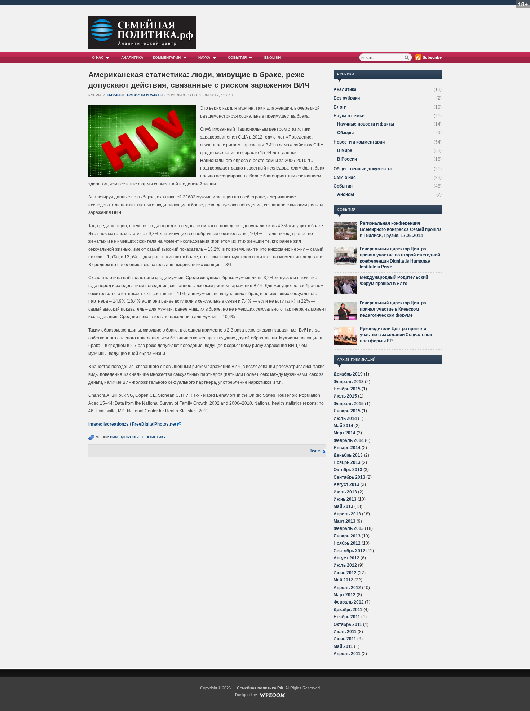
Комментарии (167, 58)
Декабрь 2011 (348, 609)
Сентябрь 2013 (349, 477)
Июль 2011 (345, 631)
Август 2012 (346, 558)
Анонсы (345, 194)
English (272, 58)
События (237, 58)
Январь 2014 (347, 447)
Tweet (316, 450)
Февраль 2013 (349, 528)
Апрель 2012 (347, 587)
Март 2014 (344, 432)
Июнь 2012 (345, 572)
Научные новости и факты (135, 95)
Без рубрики (347, 98)
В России (347, 159)
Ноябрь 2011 (347, 616)
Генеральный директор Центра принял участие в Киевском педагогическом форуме (393, 309)
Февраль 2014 (349, 440)
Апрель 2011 (347, 653)
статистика (154, 437)
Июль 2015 (345, 396)
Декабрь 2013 (348, 455)
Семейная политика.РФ (260, 688)
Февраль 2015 (349, 403)
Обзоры (345, 132)
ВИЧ (114, 437)
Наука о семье (349, 115)
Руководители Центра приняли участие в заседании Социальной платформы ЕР (396, 334)
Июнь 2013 (345, 499)
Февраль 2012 (349, 602)
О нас (97, 58)
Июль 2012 (345, 565)
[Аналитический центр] (142, 47)
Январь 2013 (347, 536)
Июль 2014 (345, 418)
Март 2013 (344, 521)
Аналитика (132, 58)
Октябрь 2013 (348, 469)
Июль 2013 (345, 492)
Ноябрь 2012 (347, 543)
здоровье (130, 437)
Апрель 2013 (347, 514)
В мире (344, 150)
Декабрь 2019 (348, 374)
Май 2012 (343, 580)
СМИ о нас (345, 177)
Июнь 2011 (345, 638)
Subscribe (432, 57)
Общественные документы (363, 168)
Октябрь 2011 (348, 624)
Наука (204, 58)
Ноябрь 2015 (347, 388)
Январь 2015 (347, 410)
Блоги (340, 107)
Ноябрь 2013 (347, 462)
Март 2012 (344, 594)
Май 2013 (343, 506)
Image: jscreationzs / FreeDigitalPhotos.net (132, 424)
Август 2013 (346, 484)
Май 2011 (343, 646)
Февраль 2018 (349, 381)
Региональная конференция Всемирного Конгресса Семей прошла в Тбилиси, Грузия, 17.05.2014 (401, 229)
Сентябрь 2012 (349, 550)
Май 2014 (343, 425)
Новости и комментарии (359, 142)
